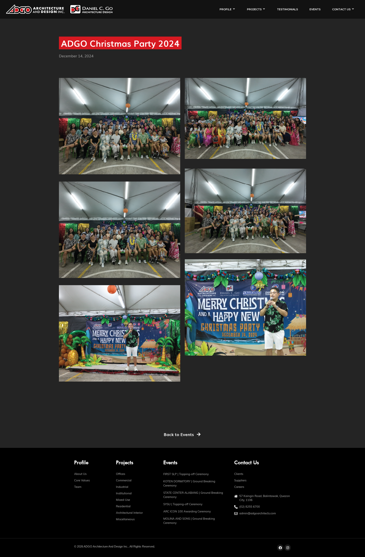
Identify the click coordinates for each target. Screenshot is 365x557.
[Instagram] (287, 547)
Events (315, 9)
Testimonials (287, 9)
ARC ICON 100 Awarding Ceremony (187, 511)
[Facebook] (280, 547)
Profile (226, 9)
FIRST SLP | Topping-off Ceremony (186, 474)
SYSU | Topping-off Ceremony (182, 504)
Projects (254, 9)
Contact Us (341, 9)
